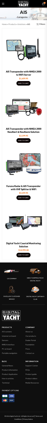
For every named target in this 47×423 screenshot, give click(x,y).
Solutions (22, 24)
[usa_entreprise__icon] (11, 271)
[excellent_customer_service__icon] (11, 289)
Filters (42, 24)
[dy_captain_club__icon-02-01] (35, 289)
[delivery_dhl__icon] (35, 271)
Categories (22, 17)
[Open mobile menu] (3, 3)
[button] (23, 83)
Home (4, 24)
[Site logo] (23, 3)
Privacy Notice (28, 419)
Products (12, 24)
